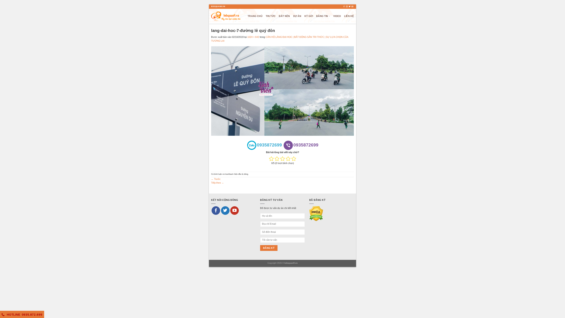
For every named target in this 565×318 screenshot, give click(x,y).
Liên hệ (349, 16)
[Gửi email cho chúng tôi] (352, 7)
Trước (216, 179)
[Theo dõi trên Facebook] (344, 7)
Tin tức (271, 16)
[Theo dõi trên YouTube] (234, 210)
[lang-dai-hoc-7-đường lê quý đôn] (282, 91)
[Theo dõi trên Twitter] (349, 7)
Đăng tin (322, 16)
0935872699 (269, 145)
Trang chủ (255, 16)
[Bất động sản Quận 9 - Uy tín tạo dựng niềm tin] (226, 16)
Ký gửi (308, 16)
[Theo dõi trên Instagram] (347, 7)
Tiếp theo (217, 183)
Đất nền (284, 16)
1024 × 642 (253, 37)
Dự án (297, 16)
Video (337, 16)
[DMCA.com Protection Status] (316, 213)
